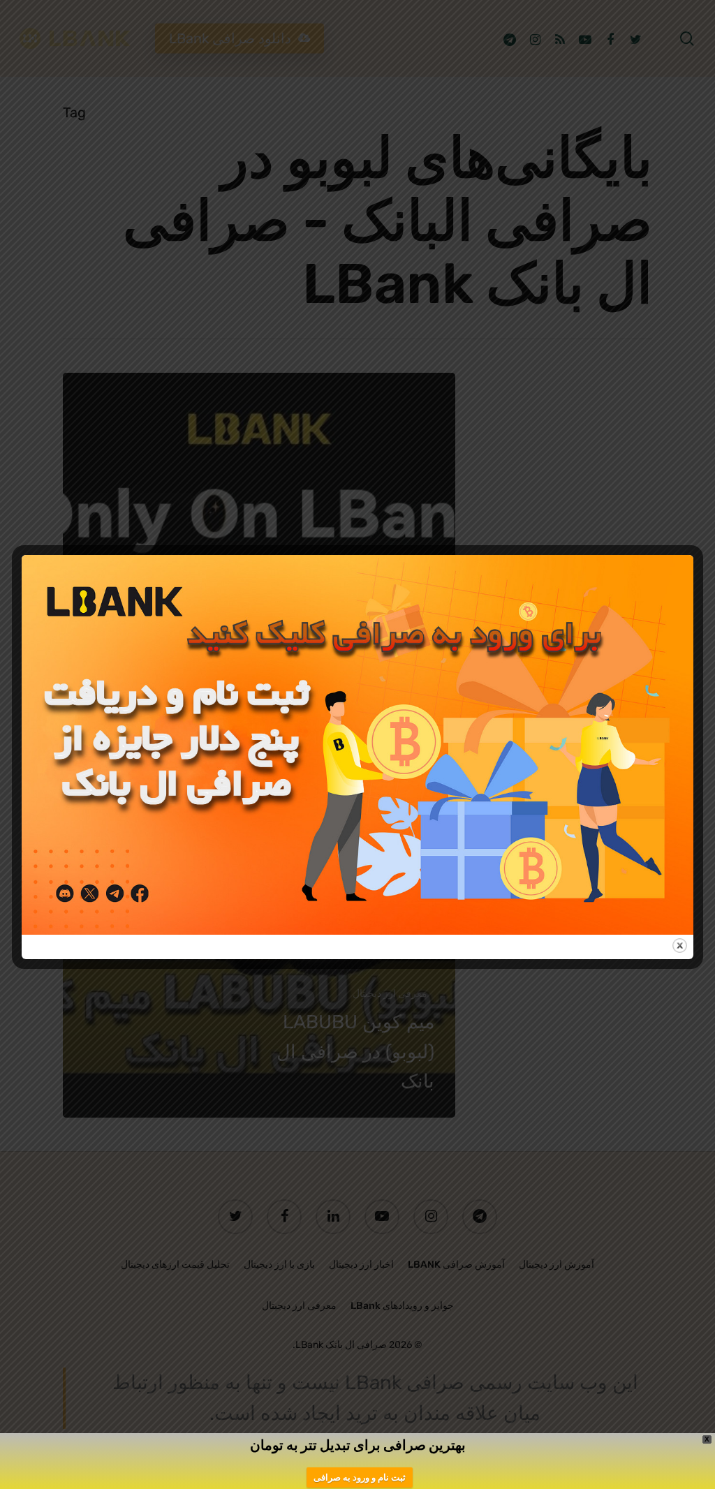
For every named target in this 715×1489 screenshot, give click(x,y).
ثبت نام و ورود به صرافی (360, 1477)
